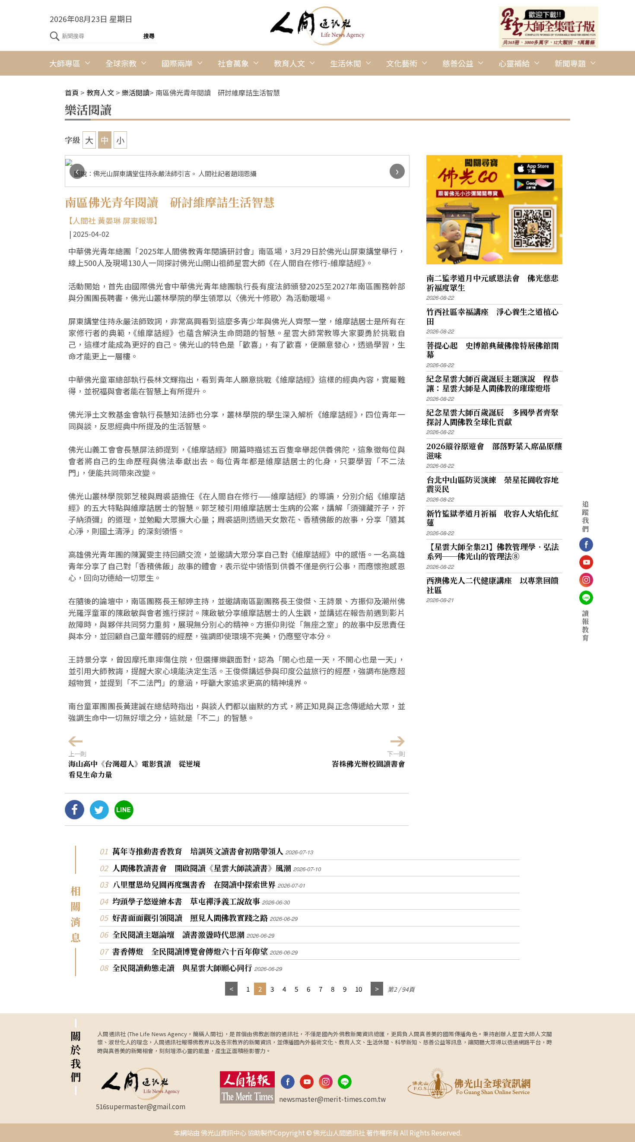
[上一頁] (231, 989)
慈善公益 (457, 63)
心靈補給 (514, 63)
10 (358, 988)
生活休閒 (345, 63)
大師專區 (64, 63)
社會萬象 (233, 63)
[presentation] (77, 171)
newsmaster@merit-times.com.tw (332, 1099)
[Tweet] (99, 816)
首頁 (72, 92)
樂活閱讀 (135, 92)
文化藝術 (401, 63)
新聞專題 (570, 63)
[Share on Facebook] (74, 816)
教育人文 (289, 63)
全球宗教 (121, 63)
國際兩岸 (177, 63)
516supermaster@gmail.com (140, 1106)
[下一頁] (376, 989)
